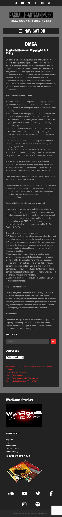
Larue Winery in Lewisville (17, 372)
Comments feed (12, 448)
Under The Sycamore (14, 375)
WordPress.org (12, 451)
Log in (8, 442)
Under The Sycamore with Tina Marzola (22, 378)
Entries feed (11, 445)
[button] (31, 31)
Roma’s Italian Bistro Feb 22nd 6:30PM (22, 381)
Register (9, 439)
